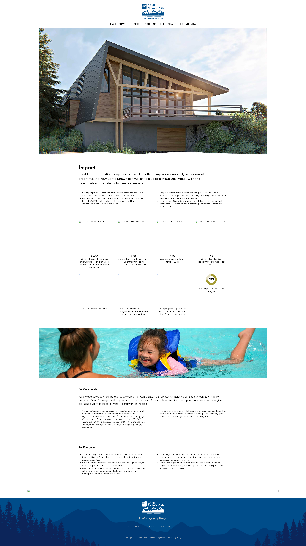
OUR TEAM (173, 526)
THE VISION (150, 526)
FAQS (161, 526)
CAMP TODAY (134, 526)
